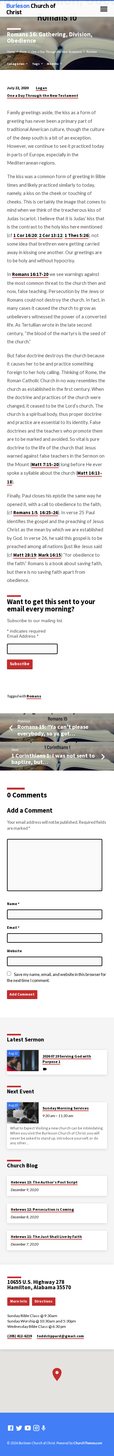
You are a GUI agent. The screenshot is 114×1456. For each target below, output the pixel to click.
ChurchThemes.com (87, 1443)
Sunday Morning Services (65, 1108)
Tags (36, 64)
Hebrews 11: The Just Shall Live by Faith (46, 1236)
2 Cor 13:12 (50, 235)
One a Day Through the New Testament (56, 51)
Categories (16, 64)
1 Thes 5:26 (76, 235)
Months (53, 64)
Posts (23, 51)
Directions (44, 1301)
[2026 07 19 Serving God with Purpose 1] (23, 1060)
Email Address (22, 636)
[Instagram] (36, 1427)
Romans (34, 696)
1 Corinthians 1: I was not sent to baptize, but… (53, 758)
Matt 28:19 (24, 555)
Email (13, 927)
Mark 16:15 (49, 555)
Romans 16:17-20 (30, 274)
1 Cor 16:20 (25, 235)
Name (13, 903)
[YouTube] (27, 1427)
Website (14, 950)
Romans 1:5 (25, 513)
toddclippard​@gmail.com (60, 1336)
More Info (18, 1301)
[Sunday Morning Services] (23, 1112)
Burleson (31, 9)
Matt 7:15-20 (45, 464)
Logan (41, 87)
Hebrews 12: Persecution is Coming (42, 1209)
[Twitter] (19, 1427)
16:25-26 (49, 513)
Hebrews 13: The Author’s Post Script (44, 1182)
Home (11, 51)
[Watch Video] (44, 1069)
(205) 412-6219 (19, 1336)
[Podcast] (43, 1428)
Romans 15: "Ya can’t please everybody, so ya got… (52, 730)
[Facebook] (10, 1427)
